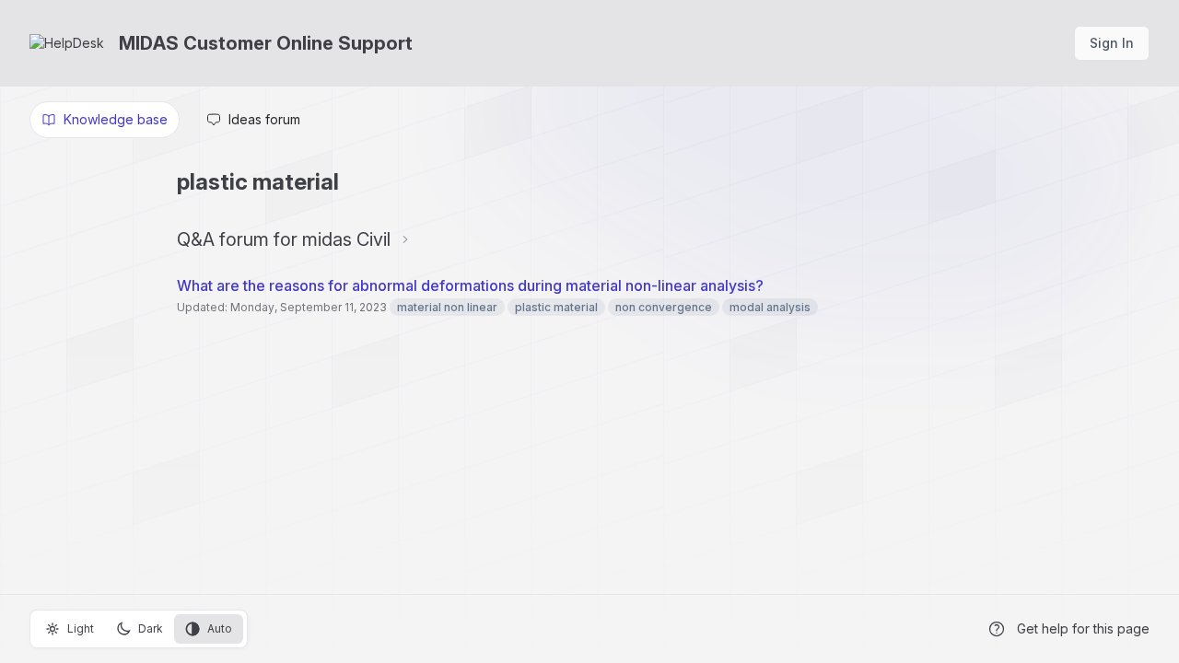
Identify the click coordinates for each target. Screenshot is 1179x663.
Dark (150, 628)
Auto (219, 628)
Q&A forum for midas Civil (284, 239)
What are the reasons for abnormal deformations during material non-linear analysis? (470, 285)
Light (80, 628)
